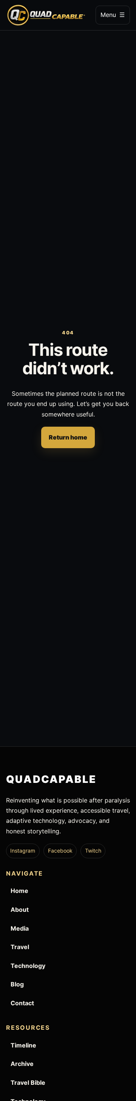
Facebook (60, 850)
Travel (20, 947)
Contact (22, 1003)
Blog (17, 984)
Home (19, 890)
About (20, 909)
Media (20, 928)
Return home (68, 437)
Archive (22, 1063)
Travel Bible (28, 1082)
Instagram (22, 850)
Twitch (93, 850)
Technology (28, 965)
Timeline (23, 1045)
